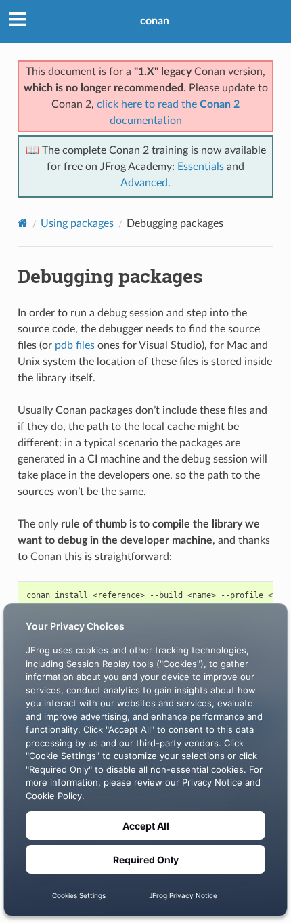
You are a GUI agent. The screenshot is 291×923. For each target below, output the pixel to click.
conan (154, 21)
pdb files (75, 345)
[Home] (23, 223)
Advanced (144, 182)
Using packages (77, 223)
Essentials (200, 166)
